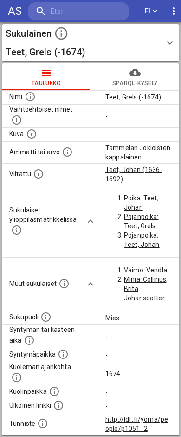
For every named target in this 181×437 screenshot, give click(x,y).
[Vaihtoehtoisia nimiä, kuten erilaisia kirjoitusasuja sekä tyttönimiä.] (16, 120)
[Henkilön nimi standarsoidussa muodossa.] (30, 96)
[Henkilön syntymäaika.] (29, 340)
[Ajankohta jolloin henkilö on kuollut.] (16, 377)
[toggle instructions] (61, 33)
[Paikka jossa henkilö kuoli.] (54, 391)
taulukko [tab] (46, 83)
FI (148, 11)
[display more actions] (173, 11)
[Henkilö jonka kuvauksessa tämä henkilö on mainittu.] (38, 173)
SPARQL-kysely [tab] (134, 83)
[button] (90, 42)
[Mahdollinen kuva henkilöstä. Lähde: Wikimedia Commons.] (31, 133)
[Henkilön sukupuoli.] (46, 317)
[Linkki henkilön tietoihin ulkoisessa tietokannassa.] (58, 405)
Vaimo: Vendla (145, 270)
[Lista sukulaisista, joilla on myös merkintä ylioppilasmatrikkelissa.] (16, 230)
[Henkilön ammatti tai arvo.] (67, 152)
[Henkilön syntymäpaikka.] (63, 354)
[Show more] (90, 221)
